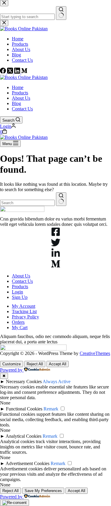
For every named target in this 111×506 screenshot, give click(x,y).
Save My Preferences (43, 490)
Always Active (56, 381)
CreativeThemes (95, 353)
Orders (18, 322)
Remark (51, 408)
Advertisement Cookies (27, 463)
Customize (11, 364)
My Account (23, 306)
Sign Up (20, 297)
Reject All (35, 364)
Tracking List (24, 311)
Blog (16, 103)
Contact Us (22, 108)
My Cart (20, 327)
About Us (21, 98)
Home (17, 87)
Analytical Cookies (23, 436)
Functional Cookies (24, 408)
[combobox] (27, 203)
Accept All (57, 364)
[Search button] (61, 199)
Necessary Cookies (24, 381)
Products (20, 92)
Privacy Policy (25, 316)
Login (17, 291)
